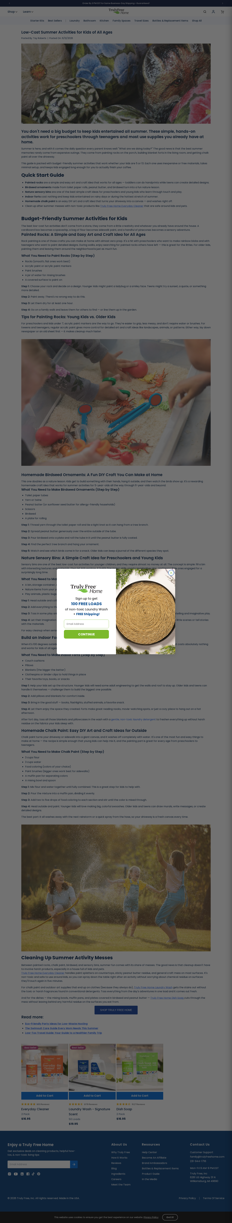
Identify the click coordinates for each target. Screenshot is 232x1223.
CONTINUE (86, 634)
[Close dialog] (171, 573)
